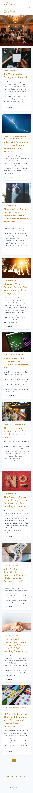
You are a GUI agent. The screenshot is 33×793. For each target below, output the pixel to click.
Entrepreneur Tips (16, 138)
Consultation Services (11, 565)
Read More (9, 107)
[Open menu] (29, 7)
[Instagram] (25, 776)
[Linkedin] (12, 776)
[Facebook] (16, 776)
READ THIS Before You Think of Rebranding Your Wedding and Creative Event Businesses (16, 720)
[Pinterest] (21, 776)
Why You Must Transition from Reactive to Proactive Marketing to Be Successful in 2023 (15, 575)
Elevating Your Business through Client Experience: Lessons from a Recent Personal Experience (16, 215)
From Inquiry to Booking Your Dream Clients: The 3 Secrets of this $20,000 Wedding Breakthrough (16, 645)
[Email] (8, 776)
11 (3, 764)
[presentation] (16, 58)
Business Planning (10, 70)
